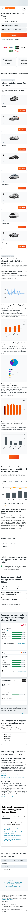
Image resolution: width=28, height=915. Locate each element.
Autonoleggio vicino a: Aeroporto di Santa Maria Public (12, 840)
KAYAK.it (11, 880)
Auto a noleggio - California (13, 885)
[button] (2, 8)
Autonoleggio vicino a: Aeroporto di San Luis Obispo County (13, 832)
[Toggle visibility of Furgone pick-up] (13, 372)
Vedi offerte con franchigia (8, 796)
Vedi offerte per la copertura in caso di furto (12, 777)
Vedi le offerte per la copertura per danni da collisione (12, 774)
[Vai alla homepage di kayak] (10, 8)
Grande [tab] (16, 481)
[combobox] (9, 19)
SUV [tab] (22, 481)
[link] (14, 457)
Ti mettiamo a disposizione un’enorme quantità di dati (12, 907)
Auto (16, 880)
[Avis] (23, 625)
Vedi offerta (22, 110)
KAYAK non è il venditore (9, 904)
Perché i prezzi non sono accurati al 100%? (12, 910)
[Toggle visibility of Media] (11, 369)
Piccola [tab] (4, 481)
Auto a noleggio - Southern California (13, 886)
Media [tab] (10, 481)
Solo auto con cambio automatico (11, 39)
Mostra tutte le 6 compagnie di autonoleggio (12, 713)
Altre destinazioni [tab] (15, 817)
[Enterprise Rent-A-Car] (23, 680)
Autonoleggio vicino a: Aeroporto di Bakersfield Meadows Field (12, 836)
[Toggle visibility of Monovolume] (13, 378)
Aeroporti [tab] (5, 817)
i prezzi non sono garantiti (7, 899)
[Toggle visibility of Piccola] (11, 374)
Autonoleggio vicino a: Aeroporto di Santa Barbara (12, 828)
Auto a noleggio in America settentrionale (13, 882)
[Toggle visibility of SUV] (11, 376)
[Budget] (23, 652)
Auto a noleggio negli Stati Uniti (13, 883)
